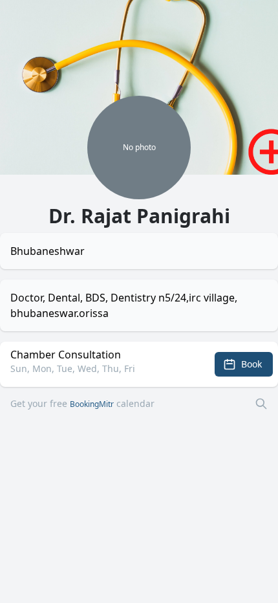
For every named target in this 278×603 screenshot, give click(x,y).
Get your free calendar (82, 403)
